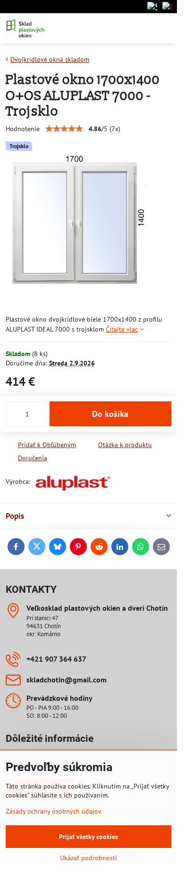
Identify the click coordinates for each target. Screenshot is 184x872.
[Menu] (165, 28)
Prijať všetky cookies (88, 836)
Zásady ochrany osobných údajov (53, 811)
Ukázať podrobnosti (88, 858)
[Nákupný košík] (143, 28)
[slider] (64, 129)
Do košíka (110, 413)
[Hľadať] (120, 28)
